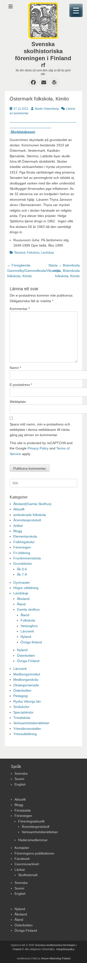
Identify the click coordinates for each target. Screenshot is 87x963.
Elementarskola (25, 536)
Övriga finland (31, 642)
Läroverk (27, 631)
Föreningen (22, 547)
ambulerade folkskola (29, 515)
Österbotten (26, 655)
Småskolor (21, 707)
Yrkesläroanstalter (27, 729)
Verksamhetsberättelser (31, 723)
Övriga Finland (28, 661)
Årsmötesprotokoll (27, 520)
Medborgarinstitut (26, 674)
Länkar (19, 870)
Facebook (22, 859)
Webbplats (18, 402)
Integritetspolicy (65, 949)
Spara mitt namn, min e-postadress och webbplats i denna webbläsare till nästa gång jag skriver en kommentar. (40, 429)
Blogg (17, 531)
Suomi (19, 779)
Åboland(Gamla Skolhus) (32, 504)
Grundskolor (22, 563)
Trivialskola (21, 718)
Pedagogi (20, 696)
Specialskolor (23, 712)
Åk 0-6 (22, 569)
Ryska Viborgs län (27, 701)
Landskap (47, 252)
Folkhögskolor (24, 542)
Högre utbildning (25, 588)
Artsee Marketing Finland (55, 958)
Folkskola (33, 252)
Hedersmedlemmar (33, 840)
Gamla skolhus (28, 609)
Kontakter (21, 848)
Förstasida (22, 810)
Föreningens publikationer (34, 853)
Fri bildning (21, 553)
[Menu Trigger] (76, 10)
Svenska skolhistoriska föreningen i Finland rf (43, 54)
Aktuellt (18, 509)
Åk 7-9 (22, 574)
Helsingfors (29, 626)
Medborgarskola (25, 679)
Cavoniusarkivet (26, 864)
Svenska (21, 773)
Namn (15, 368)
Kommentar (20, 309)
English (20, 784)
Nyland (26, 637)
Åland (21, 604)
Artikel (18, 526)
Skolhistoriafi (27, 875)
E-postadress (21, 385)
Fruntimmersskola (27, 558)
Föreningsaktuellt (31, 821)
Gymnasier (21, 582)
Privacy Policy (38, 448)
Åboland (19, 252)
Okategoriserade (26, 685)
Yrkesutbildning (25, 734)
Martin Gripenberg (47, 108)
